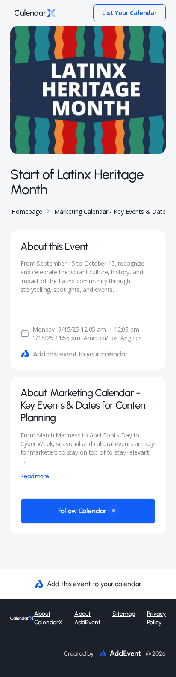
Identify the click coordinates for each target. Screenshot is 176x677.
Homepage (27, 211)
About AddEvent (87, 618)
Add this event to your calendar (80, 354)
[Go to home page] (33, 13)
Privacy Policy (156, 618)
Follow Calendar (82, 511)
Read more (35, 476)
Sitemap (123, 613)
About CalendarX (48, 618)
